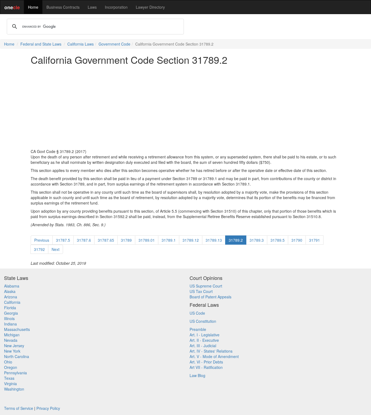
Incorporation (116, 7)
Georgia (11, 313)
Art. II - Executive (204, 340)
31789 (126, 240)
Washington (14, 389)
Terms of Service (18, 408)
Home (33, 7)
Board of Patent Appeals (210, 296)
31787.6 (84, 240)
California (12, 302)
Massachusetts (17, 329)
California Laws (80, 44)
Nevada (10, 340)
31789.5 (278, 240)
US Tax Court (201, 291)
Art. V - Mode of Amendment (214, 356)
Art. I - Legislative (204, 334)
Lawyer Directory (150, 7)
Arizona (10, 296)
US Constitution (203, 321)
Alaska (9, 291)
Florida (10, 307)
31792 (39, 249)
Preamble (198, 329)
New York (12, 351)
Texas (9, 378)
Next (55, 249)
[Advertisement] (185, 107)
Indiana (10, 324)
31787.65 (106, 240)
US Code (197, 313)
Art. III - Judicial (203, 345)
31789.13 (214, 240)
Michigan (12, 334)
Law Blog (197, 375)
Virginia (10, 383)
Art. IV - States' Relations (211, 351)
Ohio (8, 362)
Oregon (10, 367)
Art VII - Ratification (206, 367)
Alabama (11, 286)
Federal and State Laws (40, 44)
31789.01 (147, 240)
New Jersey (14, 345)
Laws (92, 7)
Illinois (9, 318)
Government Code (114, 44)
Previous (41, 240)
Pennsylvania (15, 372)
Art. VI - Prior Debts (206, 362)
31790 (296, 240)
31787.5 (63, 240)
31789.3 (257, 240)
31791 (314, 240)
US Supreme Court (206, 286)
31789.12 (191, 240)
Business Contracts (63, 7)
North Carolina (16, 356)
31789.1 (169, 240)
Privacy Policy (48, 408)
